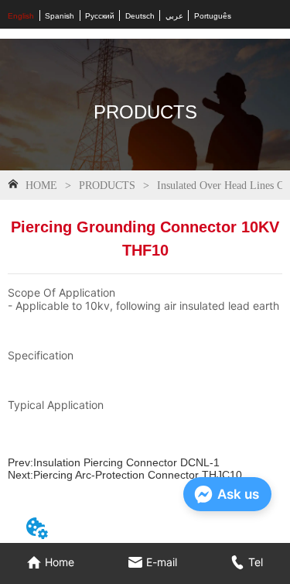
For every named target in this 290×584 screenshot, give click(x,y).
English (21, 16)
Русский (99, 16)
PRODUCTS (107, 185)
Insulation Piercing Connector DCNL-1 (126, 462)
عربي (174, 16)
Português (212, 16)
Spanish (59, 16)
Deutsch (140, 16)
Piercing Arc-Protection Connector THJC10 (137, 475)
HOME (41, 185)
